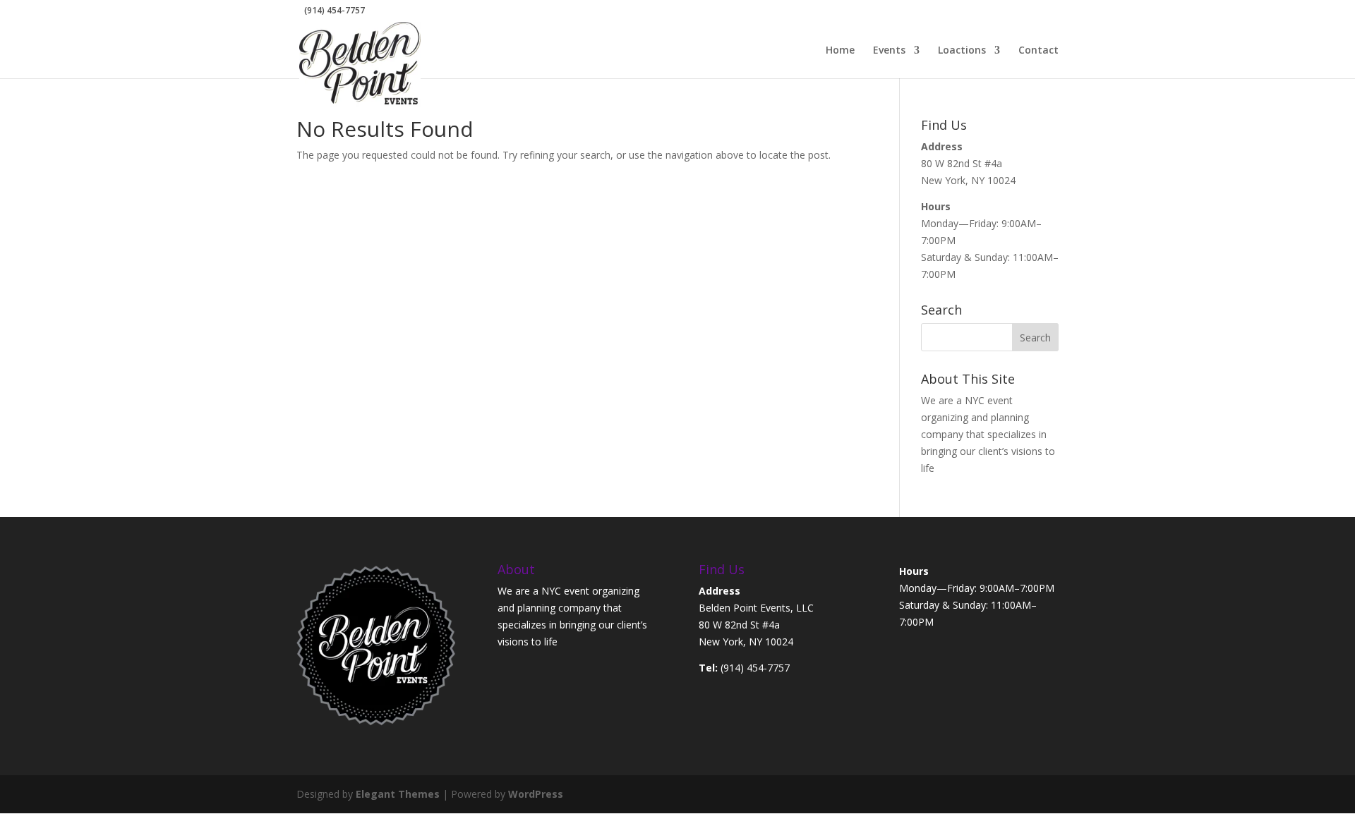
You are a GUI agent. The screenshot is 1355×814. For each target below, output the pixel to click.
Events (889, 50)
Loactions (962, 50)
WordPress (535, 794)
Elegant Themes (398, 794)
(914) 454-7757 (755, 667)
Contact (1038, 50)
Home (840, 50)
